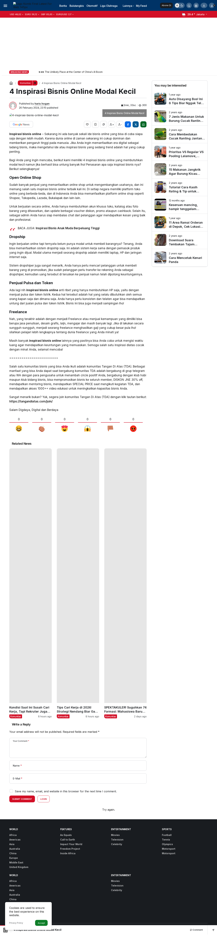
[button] (196, 5)
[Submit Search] (189, 5)
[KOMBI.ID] (33, 5)
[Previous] (32, 71)
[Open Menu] (5, 5)
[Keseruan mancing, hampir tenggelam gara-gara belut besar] (180, 205)
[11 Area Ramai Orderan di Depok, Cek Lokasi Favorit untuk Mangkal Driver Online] (180, 222)
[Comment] (103, 124)
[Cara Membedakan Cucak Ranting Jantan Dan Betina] (180, 134)
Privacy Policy (16, 923)
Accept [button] (41, 923)
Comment (197, 929)
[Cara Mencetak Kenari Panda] (180, 258)
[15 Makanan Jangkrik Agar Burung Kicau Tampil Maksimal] (180, 169)
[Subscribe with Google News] (21, 124)
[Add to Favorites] (95, 124)
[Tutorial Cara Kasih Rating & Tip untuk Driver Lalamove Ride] (180, 187)
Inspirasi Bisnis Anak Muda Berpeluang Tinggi (68, 228)
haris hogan (42, 103)
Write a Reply (21, 724)
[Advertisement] (108, 43)
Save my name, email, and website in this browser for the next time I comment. (66, 791)
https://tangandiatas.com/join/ (31, 401)
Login (43, 799)
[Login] (204, 5)
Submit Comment (22, 799)
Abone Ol (166, 5)
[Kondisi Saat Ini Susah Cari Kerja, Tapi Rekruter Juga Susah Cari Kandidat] (30, 583)
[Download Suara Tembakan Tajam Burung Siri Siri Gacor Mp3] (180, 240)
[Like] (87, 124)
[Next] (36, 71)
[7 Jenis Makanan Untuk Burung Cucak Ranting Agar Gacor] (180, 116)
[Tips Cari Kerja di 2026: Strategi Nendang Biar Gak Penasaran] (78, 583)
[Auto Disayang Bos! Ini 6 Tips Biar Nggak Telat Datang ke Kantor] (180, 99)
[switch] (179, 5)
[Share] (210, 929)
